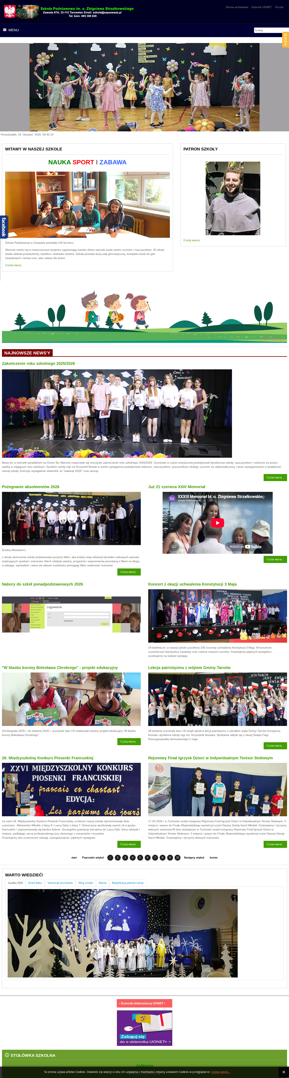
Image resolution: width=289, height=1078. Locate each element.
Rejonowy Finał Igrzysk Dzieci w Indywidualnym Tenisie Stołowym (210, 758)
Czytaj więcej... (275, 477)
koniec (214, 857)
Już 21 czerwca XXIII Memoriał (176, 487)
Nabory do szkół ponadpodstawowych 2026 (42, 584)
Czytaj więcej (13, 265)
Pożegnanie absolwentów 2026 (30, 487)
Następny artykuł (194, 857)
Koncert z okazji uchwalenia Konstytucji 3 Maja (192, 584)
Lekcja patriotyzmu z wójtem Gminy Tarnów (189, 667)
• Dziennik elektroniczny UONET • (142, 1003)
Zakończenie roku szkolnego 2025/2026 (38, 363)
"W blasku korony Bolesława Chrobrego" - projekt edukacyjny (60, 667)
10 (177, 857)
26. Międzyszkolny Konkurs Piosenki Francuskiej (47, 758)
